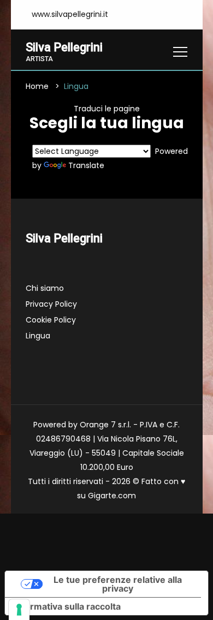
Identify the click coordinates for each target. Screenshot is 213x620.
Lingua (38, 335)
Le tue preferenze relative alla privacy (118, 584)
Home (37, 86)
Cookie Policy (51, 319)
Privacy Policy (51, 304)
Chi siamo (45, 288)
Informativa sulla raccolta (67, 606)
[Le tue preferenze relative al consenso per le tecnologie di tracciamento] (19, 609)
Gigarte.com (112, 495)
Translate (86, 165)
